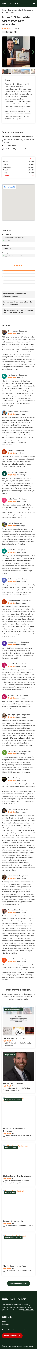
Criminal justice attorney (13, 1237)
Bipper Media (29, 1310)
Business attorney (11, 1147)
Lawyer (17, 28)
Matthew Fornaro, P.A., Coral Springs (17, 1176)
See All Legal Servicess (18, 1283)
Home (4, 10)
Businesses (12, 10)
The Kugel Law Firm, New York (14, 1266)
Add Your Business (13, 1336)
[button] (33, 52)
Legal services (10, 1055)
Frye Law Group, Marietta (13, 1221)
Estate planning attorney (13, 1010)
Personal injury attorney (13, 1100)
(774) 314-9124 (10, 145)
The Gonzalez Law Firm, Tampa (15, 1038)
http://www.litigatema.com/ (15, 149)
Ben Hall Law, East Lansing (13, 1083)
